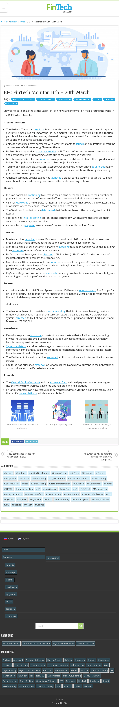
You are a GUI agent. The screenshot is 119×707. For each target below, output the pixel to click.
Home (5, 21)
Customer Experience (79, 478)
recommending (57, 311)
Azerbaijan (11, 572)
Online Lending (54, 494)
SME (7, 504)
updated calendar (46, 151)
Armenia (10, 565)
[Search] (80, 626)
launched (45, 159)
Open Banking (72, 494)
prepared (29, 225)
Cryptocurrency (46, 99)
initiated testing (32, 217)
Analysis (9, 473)
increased (18, 250)
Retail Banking (62, 499)
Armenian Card (58, 382)
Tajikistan (10, 608)
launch (80, 144)
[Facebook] (57, 699)
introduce (36, 335)
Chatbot (101, 473)
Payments (109, 99)
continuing (34, 195)
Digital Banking (82, 99)
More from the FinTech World (36, 643)
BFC (65, 703)
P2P (109, 494)
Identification (50, 489)
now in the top (87, 290)
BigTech (75, 473)
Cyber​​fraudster (12, 483)
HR (38, 489)
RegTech (22, 499)
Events (98, 99)
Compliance (10, 478)
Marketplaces (100, 489)
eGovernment (94, 483)
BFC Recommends (11, 643)
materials (51, 273)
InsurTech (65, 489)
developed (22, 202)
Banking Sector (60, 473)
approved (52, 357)
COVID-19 (24, 478)
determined (48, 210)
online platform (28, 393)
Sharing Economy (101, 499)
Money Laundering (13, 494)
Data (26, 483)
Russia (9, 601)
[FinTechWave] (62, 699)
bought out (98, 166)
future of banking (25, 489)
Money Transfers (35, 494)
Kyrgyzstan (11, 594)
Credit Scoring (39, 478)
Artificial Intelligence (23, 99)
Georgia (9, 579)
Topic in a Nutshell (85, 643)
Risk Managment (80, 499)
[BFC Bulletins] (59, 8)
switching (64, 247)
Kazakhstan (11, 587)
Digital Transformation (60, 483)
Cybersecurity (64, 99)
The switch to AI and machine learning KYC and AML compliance (97, 455)
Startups (17, 504)
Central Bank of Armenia (25, 382)
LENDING (86, 489)
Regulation (11, 103)
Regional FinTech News (63, 643)
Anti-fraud (21, 473)
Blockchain (88, 473)
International (53, 557)
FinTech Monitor (17, 21)
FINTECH (9, 489)
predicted (39, 129)
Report (48, 499)
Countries (7, 557)
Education (79, 483)
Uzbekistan (11, 616)
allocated (48, 254)
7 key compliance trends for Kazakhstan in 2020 (21, 454)
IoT (76, 489)
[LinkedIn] (59, 699)
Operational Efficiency (93, 494)
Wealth (29, 504)
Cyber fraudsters (16, 346)
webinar (40, 504)
